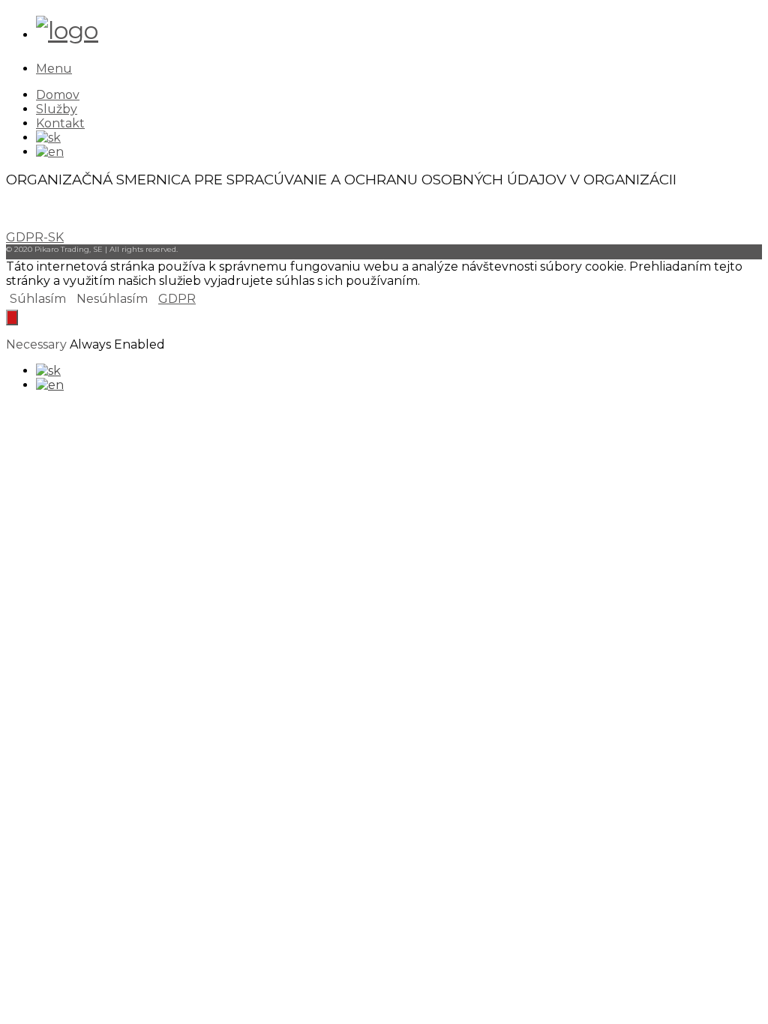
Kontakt (60, 123)
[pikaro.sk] (67, 30)
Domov (58, 95)
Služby (56, 109)
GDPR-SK (35, 237)
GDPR (177, 299)
